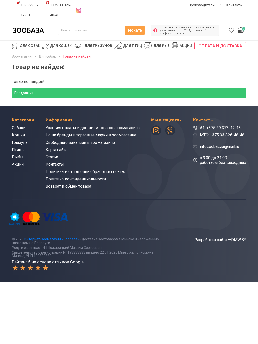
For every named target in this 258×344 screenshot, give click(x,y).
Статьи (52, 157)
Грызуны (20, 142)
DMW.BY (238, 239)
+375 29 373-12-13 (31, 10)
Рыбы (17, 157)
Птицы (18, 149)
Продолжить (25, 93)
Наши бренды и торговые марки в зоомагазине (91, 135)
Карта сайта (56, 149)
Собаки (18, 127)
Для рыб (161, 46)
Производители (202, 5)
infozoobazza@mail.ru (219, 146)
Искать (135, 30)
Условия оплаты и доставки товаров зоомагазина (93, 127)
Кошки (18, 135)
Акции (186, 46)
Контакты (234, 5)
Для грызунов (98, 46)
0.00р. (241, 29)
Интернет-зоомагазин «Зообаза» (51, 239)
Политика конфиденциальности (76, 179)
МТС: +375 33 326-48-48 (222, 135)
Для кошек (61, 46)
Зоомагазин (22, 56)
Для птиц (132, 46)
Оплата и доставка (220, 46)
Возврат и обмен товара (68, 186)
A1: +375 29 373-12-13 (220, 127)
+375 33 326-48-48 (60, 10)
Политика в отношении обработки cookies (85, 171)
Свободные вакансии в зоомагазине (80, 142)
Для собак (30, 46)
